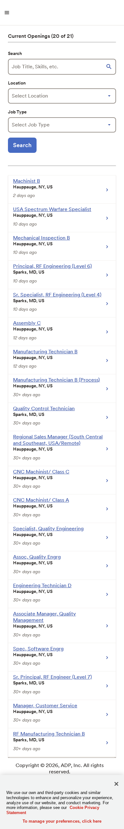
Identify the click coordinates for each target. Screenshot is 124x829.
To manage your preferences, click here (62, 821)
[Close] (116, 784)
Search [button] (22, 145)
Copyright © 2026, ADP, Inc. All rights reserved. (60, 768)
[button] (109, 66)
